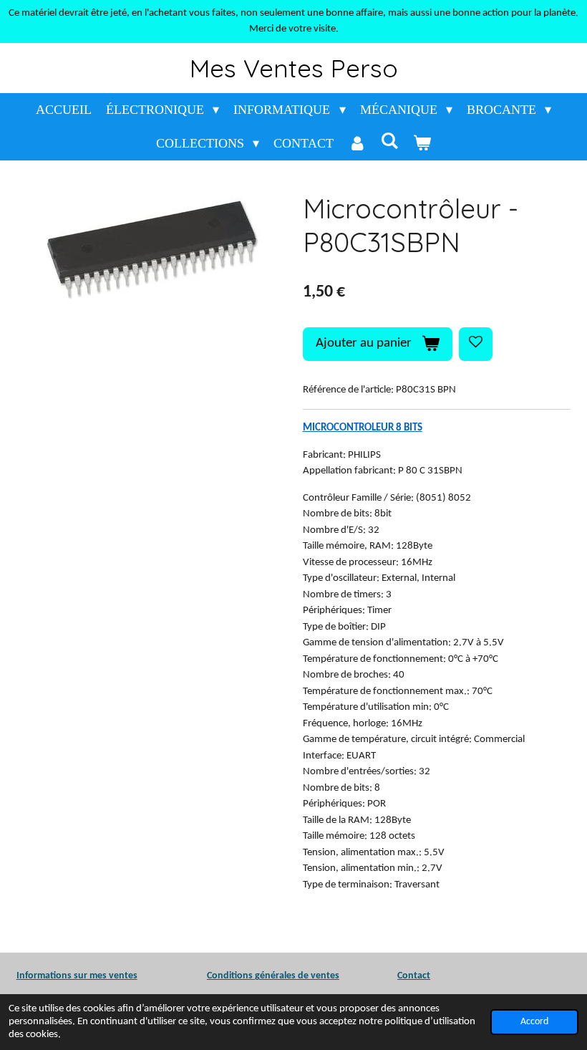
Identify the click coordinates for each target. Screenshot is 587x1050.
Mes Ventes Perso (294, 68)
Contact (413, 975)
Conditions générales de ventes (273, 975)
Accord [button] (534, 1021)
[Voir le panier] (422, 143)
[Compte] (357, 143)
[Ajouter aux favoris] (476, 344)
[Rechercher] (390, 141)
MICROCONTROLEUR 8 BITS (362, 428)
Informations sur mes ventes (76, 975)
